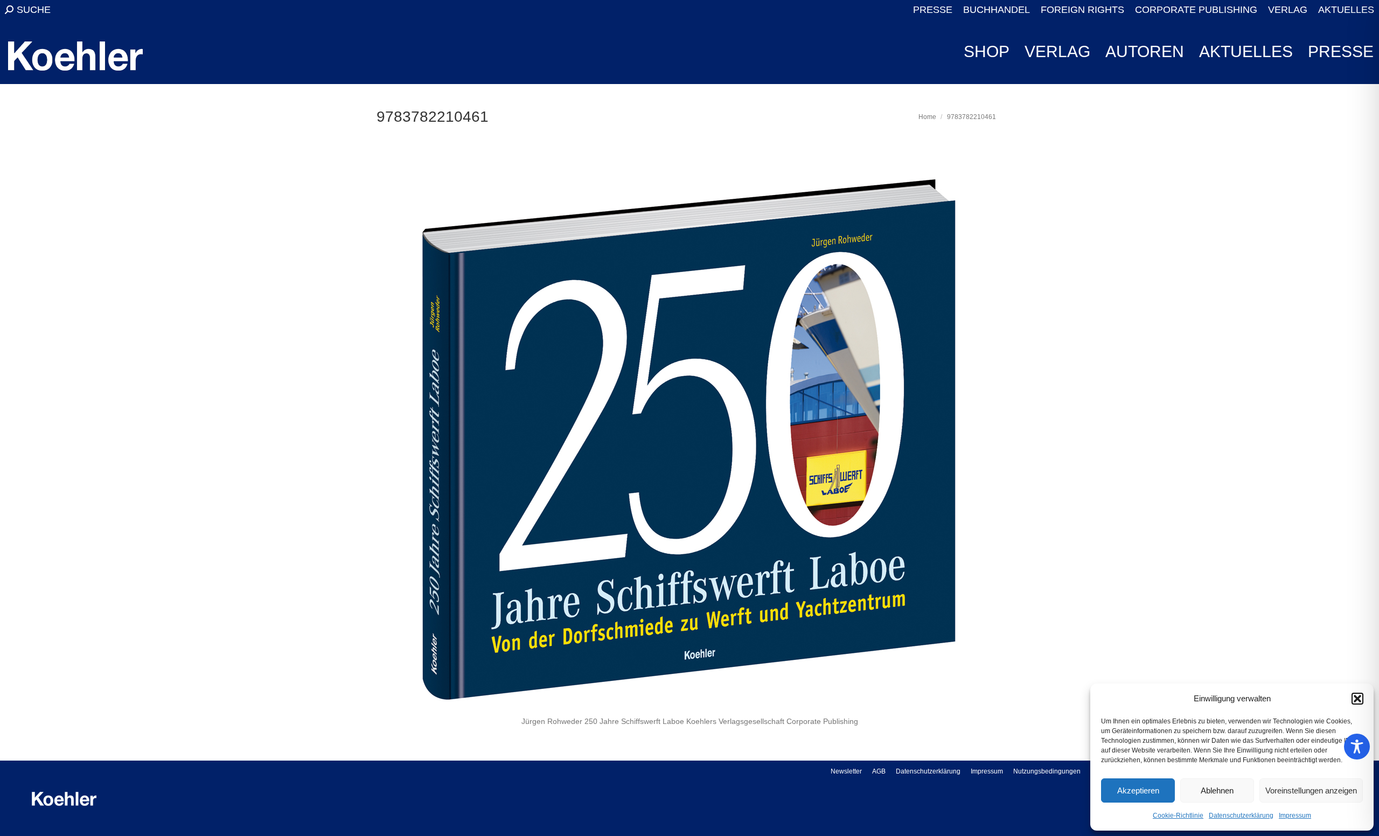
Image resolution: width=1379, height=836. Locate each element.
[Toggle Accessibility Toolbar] (1357, 747)
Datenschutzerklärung (1241, 815)
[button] (1357, 698)
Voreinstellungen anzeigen (1311, 790)
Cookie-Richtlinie (1178, 815)
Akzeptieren (1138, 790)
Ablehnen (1217, 790)
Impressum (1295, 815)
